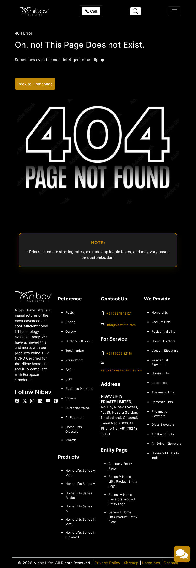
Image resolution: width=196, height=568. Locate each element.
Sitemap (131, 562)
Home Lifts (160, 312)
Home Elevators (163, 341)
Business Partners (79, 389)
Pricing (70, 322)
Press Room (74, 360)
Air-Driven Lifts (163, 434)
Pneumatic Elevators (159, 413)
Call (93, 11)
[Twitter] (25, 401)
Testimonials (74, 350)
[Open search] (136, 11)
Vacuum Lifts (161, 322)
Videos (70, 398)
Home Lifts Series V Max (80, 473)
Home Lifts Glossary (73, 429)
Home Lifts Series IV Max (78, 495)
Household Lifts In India (165, 455)
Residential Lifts (163, 331)
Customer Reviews (79, 341)
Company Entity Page (120, 466)
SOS (68, 379)
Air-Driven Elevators (166, 443)
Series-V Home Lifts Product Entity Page (123, 481)
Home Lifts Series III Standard (80, 535)
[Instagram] (32, 401)
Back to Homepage (35, 84)
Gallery (70, 331)
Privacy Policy (107, 562)
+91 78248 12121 (118, 313)
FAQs (69, 370)
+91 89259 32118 (119, 353)
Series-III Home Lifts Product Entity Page (123, 516)
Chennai (170, 562)
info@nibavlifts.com (121, 325)
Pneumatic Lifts (163, 392)
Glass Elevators (163, 424)
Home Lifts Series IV (78, 508)
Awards (70, 440)
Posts (69, 312)
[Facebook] (17, 401)
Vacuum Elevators (165, 350)
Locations (151, 562)
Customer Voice (77, 408)
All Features (74, 417)
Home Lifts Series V (80, 483)
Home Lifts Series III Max (80, 521)
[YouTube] (48, 401)
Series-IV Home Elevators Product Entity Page (122, 499)
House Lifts (160, 373)
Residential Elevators (160, 362)
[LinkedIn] (40, 401)
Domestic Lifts (162, 402)
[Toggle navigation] (174, 11)
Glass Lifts (159, 383)
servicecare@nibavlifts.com (121, 370)
